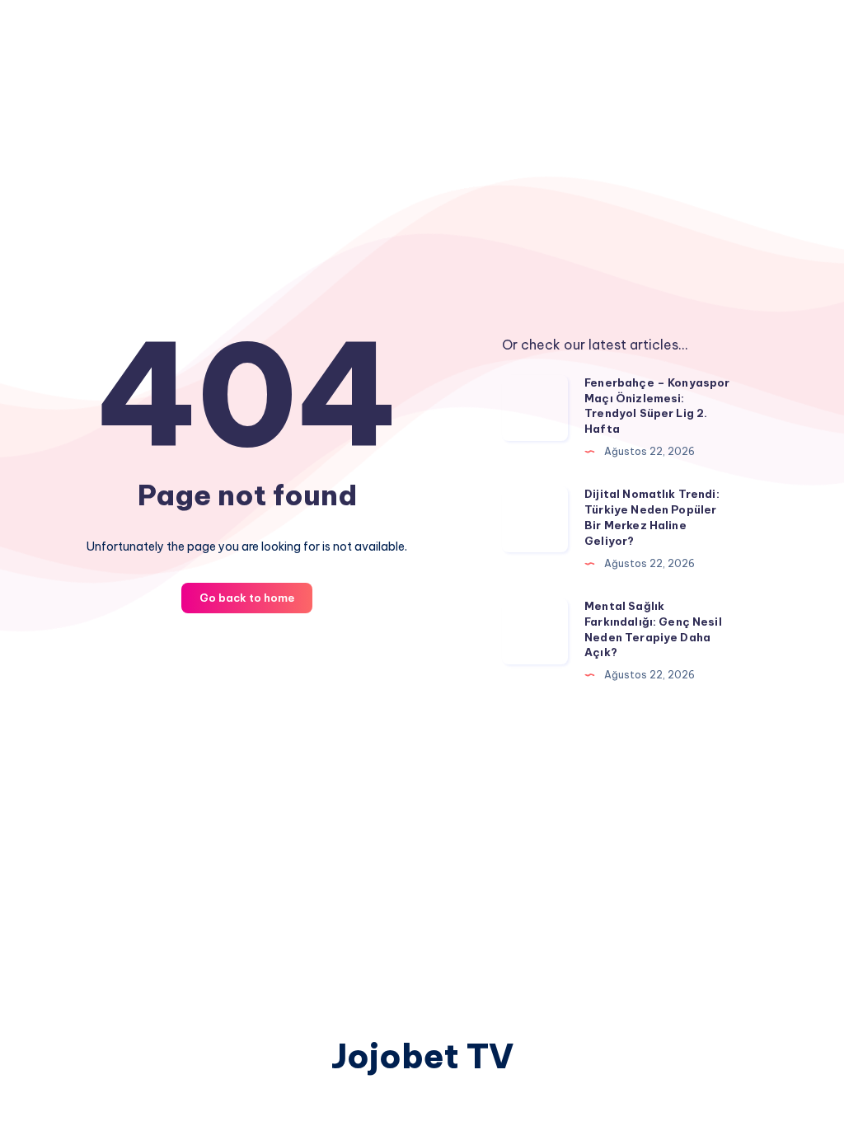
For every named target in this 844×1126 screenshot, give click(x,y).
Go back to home (246, 597)
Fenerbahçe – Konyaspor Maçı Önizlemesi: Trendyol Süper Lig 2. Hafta (656, 406)
